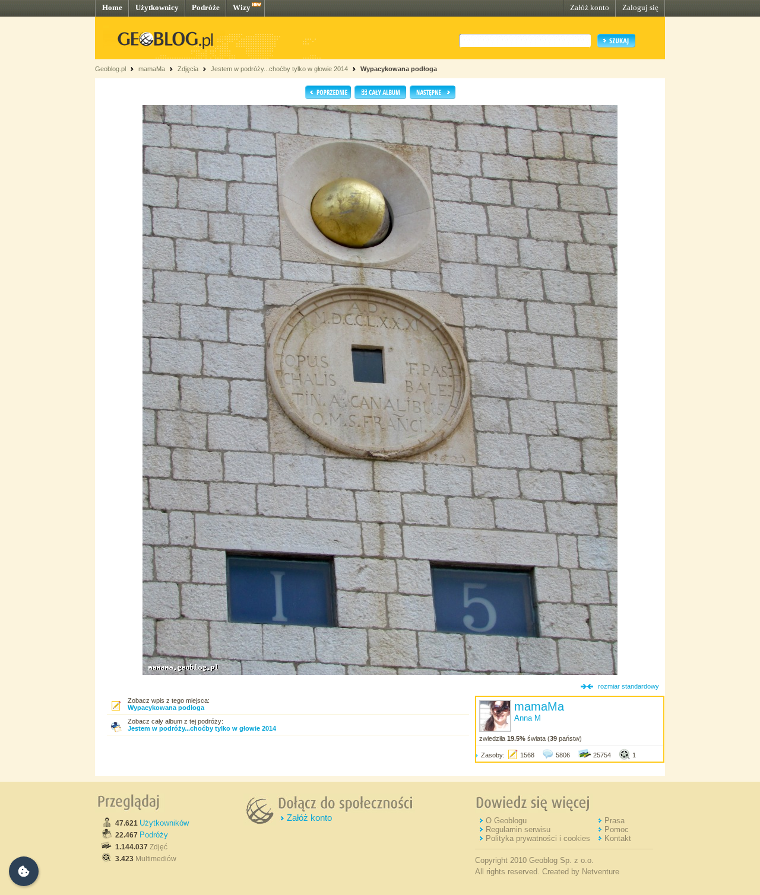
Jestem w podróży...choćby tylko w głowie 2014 (279, 68)
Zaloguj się (640, 7)
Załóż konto (589, 7)
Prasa (614, 820)
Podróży (154, 834)
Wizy (242, 7)
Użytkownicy (157, 7)
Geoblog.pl (110, 68)
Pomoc (616, 829)
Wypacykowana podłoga (398, 68)
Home (112, 7)
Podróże (206, 7)
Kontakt (617, 838)
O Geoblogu (506, 820)
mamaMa (151, 68)
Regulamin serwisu (518, 829)
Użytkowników (164, 822)
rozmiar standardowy (628, 686)
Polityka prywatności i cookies (538, 838)
